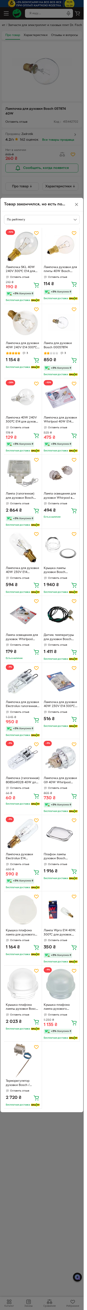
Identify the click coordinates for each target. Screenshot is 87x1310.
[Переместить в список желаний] (36, 233)
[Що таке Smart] (35, 300)
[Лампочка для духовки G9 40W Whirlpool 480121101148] (61, 758)
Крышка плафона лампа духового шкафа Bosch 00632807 (57, 1008)
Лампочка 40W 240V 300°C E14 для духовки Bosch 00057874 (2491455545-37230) (22, 420)
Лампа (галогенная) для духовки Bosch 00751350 (20, 496)
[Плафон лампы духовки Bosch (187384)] (61, 834)
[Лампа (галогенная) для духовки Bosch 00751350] (23, 473)
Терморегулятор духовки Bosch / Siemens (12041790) (20, 1084)
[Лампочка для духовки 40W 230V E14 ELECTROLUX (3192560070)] (23, 548)
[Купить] (36, 284)
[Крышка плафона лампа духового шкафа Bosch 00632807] (61, 984)
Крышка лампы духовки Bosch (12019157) (55, 571)
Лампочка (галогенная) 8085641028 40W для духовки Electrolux (22, 781)
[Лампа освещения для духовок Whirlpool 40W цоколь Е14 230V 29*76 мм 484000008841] (23, 615)
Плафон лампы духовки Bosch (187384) (55, 857)
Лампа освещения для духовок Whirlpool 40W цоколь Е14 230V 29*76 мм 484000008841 (22, 638)
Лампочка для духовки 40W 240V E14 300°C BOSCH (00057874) (22, 346)
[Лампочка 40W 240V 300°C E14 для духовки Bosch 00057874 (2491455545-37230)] (23, 397)
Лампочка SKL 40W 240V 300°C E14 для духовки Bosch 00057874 (20, 270)
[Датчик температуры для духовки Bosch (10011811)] (61, 615)
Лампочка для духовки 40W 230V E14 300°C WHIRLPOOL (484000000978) (60, 705)
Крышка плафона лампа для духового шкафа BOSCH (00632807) (20, 933)
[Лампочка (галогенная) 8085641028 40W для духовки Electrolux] (23, 758)
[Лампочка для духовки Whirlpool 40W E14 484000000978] (61, 397)
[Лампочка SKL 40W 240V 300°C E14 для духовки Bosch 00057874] (23, 247)
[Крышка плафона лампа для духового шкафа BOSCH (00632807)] (23, 910)
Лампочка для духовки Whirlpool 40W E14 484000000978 (60, 420)
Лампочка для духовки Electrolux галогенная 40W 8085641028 (22, 705)
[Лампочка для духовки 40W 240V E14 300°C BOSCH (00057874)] (23, 323)
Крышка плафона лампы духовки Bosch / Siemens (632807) (22, 1008)
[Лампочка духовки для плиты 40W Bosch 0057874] (61, 247)
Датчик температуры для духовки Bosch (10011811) (59, 638)
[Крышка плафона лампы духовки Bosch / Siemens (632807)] (23, 984)
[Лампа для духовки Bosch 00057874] (61, 323)
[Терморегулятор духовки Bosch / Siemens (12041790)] (23, 1061)
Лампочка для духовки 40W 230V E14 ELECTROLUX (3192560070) (22, 571)
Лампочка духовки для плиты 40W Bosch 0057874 (60, 270)
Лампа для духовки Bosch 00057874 (58, 345)
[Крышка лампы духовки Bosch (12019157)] (61, 548)
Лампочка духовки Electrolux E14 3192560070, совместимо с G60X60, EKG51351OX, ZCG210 (22, 857)
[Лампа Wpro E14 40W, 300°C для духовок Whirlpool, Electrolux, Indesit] (61, 910)
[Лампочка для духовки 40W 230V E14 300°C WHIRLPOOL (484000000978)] (61, 682)
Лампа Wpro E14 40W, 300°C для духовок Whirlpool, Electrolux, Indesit (60, 933)
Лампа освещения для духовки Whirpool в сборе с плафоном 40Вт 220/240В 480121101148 (60, 496)
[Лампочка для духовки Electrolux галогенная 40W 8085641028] (23, 682)
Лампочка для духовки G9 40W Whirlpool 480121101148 (60, 781)
